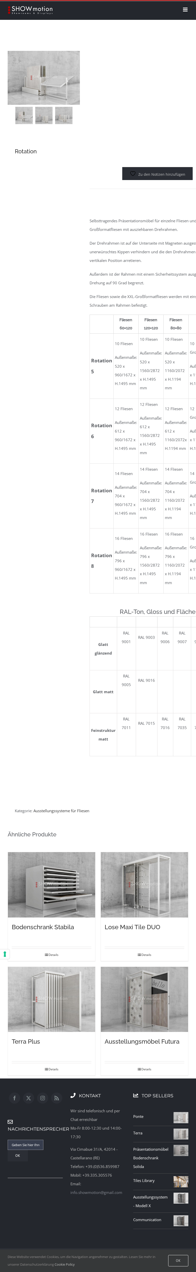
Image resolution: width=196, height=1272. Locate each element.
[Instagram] (42, 1098)
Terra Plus (26, 1041)
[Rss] (56, 1098)
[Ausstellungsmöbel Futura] (144, 999)
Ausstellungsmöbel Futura (142, 1041)
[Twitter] (28, 1098)
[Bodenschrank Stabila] (51, 885)
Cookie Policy (65, 1264)
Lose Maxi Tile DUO (132, 927)
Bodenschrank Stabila (43, 927)
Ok (178, 1260)
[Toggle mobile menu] (185, 9)
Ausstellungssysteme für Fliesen (61, 810)
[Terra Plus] (51, 999)
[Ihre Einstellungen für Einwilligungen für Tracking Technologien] (5, 954)
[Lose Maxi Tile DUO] (144, 885)
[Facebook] (14, 1098)
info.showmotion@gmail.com (96, 1192)
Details (53, 955)
